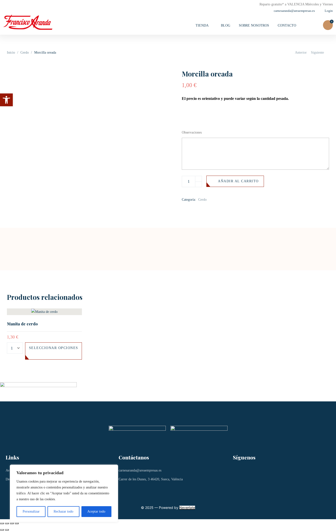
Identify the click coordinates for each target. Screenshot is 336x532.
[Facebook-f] (239, 473)
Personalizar (31, 511)
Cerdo (24, 52)
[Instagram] (260, 473)
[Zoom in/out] (17, 523)
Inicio (11, 52)
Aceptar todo (96, 511)
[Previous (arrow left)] (2, 530)
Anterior (301, 52)
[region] (64, 493)
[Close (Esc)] (2, 523)
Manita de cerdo (22, 323)
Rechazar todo (63, 511)
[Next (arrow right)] (7, 530)
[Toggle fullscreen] (12, 523)
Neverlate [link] (187, 508)
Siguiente (317, 52)
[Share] (7, 523)
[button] (6, 99)
